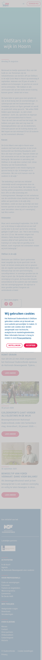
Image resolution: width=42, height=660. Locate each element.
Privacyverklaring (24, 338)
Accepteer (30, 345)
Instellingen (14, 345)
